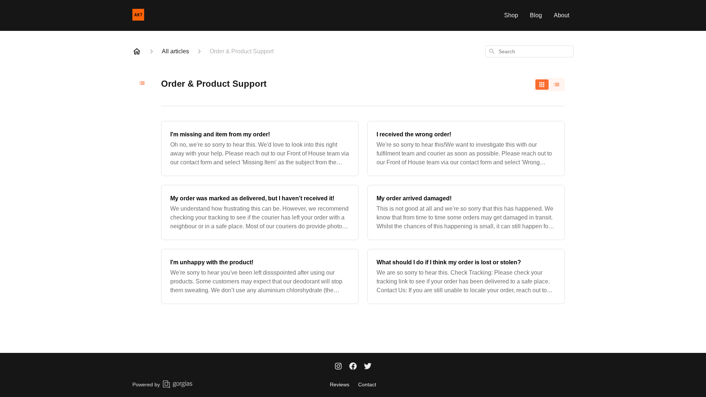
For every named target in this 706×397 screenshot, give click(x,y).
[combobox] (529, 51)
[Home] (136, 51)
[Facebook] (353, 367)
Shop (511, 15)
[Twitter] (367, 367)
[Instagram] (338, 367)
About (561, 15)
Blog (536, 15)
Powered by (146, 384)
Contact (367, 384)
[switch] (549, 84)
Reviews (339, 384)
